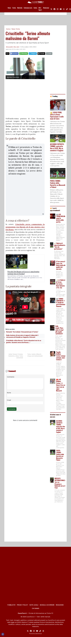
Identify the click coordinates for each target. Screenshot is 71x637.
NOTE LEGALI (33, 605)
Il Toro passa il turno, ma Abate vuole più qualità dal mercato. (60, 265)
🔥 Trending (54, 96)
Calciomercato (28, 8)
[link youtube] (60, 9)
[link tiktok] (66, 9)
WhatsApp (24, 53)
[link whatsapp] (63, 9)
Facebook (15, 53)
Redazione (46, 8)
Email (50, 53)
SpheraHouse (38, 633)
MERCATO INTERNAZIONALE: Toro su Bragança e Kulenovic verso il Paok (60, 483)
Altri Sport (40, 9)
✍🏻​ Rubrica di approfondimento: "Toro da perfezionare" (59, 246)
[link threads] (43, 631)
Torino (14, 8)
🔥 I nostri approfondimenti (55, 209)
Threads (42, 53)
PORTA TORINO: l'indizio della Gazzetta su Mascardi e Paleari (60, 455)
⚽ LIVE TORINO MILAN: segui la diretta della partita (60, 218)
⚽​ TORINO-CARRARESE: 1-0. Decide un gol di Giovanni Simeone (60, 302)
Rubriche (19, 8)
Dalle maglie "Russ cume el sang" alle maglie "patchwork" (59, 330)
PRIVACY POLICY (22, 605)
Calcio (35, 8)
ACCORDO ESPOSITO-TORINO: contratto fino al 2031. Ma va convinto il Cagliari (60, 426)
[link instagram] (57, 9)
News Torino (16, 29)
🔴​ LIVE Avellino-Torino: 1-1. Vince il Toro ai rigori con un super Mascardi (60, 385)
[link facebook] (54, 9)
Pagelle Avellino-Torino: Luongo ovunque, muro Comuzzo (60, 356)
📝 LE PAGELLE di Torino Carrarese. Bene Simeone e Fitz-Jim (60, 284)
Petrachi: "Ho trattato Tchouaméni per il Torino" (22, 332)
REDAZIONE (60, 605)
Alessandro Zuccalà (12, 47)
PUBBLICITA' (11, 605)
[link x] (51, 9)
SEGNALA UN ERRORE (47, 605)
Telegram (33, 53)
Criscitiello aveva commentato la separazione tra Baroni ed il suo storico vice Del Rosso (25, 227)
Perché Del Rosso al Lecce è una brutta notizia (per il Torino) (23, 273)
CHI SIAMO (35, 608)
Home (9, 8)
